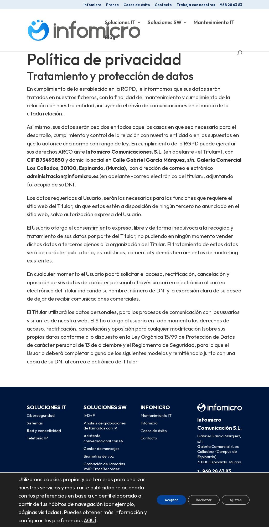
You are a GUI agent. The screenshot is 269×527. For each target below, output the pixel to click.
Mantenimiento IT (214, 23)
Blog (110, 38)
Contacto (163, 5)
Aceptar (171, 499)
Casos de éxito (136, 5)
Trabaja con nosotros (196, 5)
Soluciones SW (165, 23)
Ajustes (236, 499)
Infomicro (92, 5)
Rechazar (204, 499)
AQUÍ (90, 520)
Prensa (112, 5)
